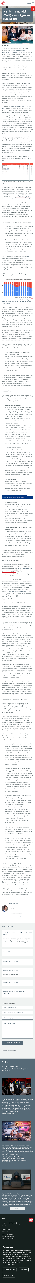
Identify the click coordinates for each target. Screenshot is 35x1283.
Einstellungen (8, 1275)
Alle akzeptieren (9, 1270)
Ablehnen (24, 1270)
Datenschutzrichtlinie (9, 1264)
